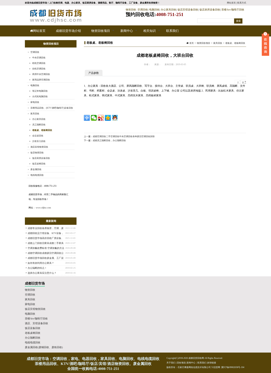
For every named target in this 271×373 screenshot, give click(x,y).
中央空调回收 (39, 57)
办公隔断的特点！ (37, 268)
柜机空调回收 (39, 63)
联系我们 (172, 31)
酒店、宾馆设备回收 (36, 323)
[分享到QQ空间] (108, 118)
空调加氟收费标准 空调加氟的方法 (46, 248)
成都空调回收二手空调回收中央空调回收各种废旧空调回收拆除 (124, 136)
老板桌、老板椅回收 (235, 43)
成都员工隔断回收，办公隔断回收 (109, 140)
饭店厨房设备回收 (209, 9)
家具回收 (217, 43)
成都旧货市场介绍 (68, 31)
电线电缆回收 (37, 175)
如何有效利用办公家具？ (41, 263)
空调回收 (143, 9)
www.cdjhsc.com (43, 207)
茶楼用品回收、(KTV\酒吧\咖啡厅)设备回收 (51, 108)
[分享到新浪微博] (101, 118)
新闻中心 (124, 32)
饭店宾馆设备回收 (188, 9)
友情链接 (211, 362)
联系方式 (241, 2)
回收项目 (181, 362)
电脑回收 (154, 9)
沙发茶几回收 (39, 141)
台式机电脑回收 (40, 96)
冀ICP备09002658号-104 (232, 367)
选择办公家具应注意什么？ (42, 273)
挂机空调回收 (39, 68)
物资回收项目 (98, 32)
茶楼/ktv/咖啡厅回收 (232, 9)
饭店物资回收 (37, 152)
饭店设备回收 (32, 328)
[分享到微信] (94, 118)
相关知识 (147, 32)
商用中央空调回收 (41, 74)
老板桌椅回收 (32, 333)
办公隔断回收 (32, 337)
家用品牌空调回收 (41, 79)
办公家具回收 (168, 9)
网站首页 (231, 2)
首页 (191, 43)
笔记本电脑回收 (40, 91)
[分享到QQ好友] (115, 118)
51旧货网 (215, 367)
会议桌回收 (37, 135)
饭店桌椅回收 (39, 163)
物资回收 (131, 9)
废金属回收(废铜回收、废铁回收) (44, 347)
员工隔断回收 (39, 124)
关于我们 (170, 362)
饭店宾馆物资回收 (35, 309)
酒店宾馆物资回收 (39, 147)
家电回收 (34, 102)
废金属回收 (35, 169)
